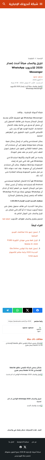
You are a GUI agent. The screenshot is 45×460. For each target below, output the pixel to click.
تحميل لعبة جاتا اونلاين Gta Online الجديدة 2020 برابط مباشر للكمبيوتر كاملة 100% (23, 252)
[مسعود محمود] (38, 329)
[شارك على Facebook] (37, 310)
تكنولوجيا (31, 58)
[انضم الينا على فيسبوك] (20, 447)
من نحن (34, 441)
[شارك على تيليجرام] (7, 310)
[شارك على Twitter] (27, 310)
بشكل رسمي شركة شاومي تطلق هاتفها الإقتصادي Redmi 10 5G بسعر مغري (25, 369)
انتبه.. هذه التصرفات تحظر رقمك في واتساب (24, 429)
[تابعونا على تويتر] (25, 447)
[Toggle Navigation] (41, 4)
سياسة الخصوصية (23, 441)
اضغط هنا (6, 219)
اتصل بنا (11, 441)
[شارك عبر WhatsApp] (17, 310)
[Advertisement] (22, 32)
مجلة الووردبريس (20, 455)
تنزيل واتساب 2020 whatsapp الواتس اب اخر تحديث (24, 400)
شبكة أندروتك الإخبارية (23, 4)
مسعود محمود (38, 76)
